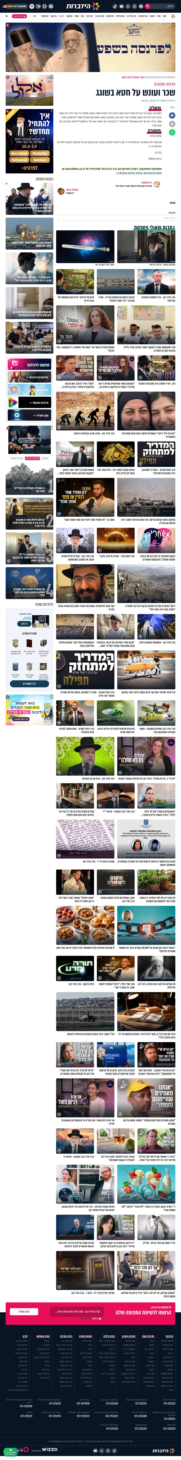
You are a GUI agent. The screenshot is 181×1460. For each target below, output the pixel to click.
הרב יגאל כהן (67, 1357)
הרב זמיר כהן (131, 16)
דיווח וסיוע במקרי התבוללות (79, 1412)
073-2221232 (55, 1404)
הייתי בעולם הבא (128, 1381)
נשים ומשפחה (43, 1336)
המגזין (151, 1345)
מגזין (158, 16)
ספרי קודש (88, 1381)
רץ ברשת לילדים (108, 1345)
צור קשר (54, 16)
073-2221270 (26, 1416)
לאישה (47, 1341)
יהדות (152, 1341)
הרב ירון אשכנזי (66, 1365)
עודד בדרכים (130, 1341)
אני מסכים (89, 1318)
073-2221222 (169, 1404)
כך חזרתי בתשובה (128, 1373)
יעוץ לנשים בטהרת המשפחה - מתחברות (163, 1413)
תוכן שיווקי (150, 1386)
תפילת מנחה (22, 1345)
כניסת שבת (168, 1365)
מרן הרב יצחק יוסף (65, 1349)
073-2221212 (141, 1404)
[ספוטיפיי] (32, 6)
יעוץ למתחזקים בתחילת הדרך (49, 1399)
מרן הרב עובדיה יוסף (64, 1345)
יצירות (112, 1377)
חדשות (152, 16)
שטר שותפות (142, 16)
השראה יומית (130, 1377)
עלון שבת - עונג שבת (109, 1399)
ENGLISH (45, 16)
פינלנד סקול (87, 1357)
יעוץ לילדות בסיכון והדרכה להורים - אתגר (19, 1401)
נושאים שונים (85, 1336)
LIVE (34, 16)
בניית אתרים (36, 1450)
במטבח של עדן (129, 1349)
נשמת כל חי (22, 1381)
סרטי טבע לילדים (108, 1373)
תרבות (151, 1369)
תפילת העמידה (21, 1353)
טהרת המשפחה (43, 1349)
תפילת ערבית (22, 1349)
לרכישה (24, 624)
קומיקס (112, 1365)
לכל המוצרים (29, 684)
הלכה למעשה (129, 1353)
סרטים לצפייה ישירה (107, 1353)
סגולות (89, 1361)
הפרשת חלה (44, 1377)
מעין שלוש (23, 1361)
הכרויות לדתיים (86, 1377)
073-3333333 (169, 1429)
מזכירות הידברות (169, 1399)
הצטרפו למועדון (18, 16)
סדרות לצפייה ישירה (107, 1357)
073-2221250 (141, 1429)
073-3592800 (83, 1404)
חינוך (90, 1365)
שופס (77, 16)
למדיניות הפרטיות (85, 1318)
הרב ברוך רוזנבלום (65, 1369)
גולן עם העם (130, 1361)
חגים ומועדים (149, 1381)
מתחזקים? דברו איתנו (17, 6)
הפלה (47, 1365)
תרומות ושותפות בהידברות (136, 1399)
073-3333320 (26, 1406)
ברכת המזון (23, 1357)
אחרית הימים (87, 1373)
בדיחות (112, 1349)
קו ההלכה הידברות (139, 1412)
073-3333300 (140, 1416)
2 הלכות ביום (168, 1357)
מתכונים (46, 1345)
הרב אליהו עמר (66, 1386)
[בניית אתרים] (49, 1450)
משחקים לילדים (108, 1361)
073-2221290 (55, 1416)
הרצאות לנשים (44, 1373)
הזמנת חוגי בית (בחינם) (51, 1412)
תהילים (24, 1369)
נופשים (170, 1369)
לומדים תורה (87, 1341)
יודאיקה (89, 1386)
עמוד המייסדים (167, 1381)
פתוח (133, 1357)
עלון (82, 16)
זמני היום (89, 16)
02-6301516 (169, 1419)
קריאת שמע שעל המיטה (17, 1390)
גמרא (90, 1349)
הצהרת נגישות (167, 1386)
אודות (171, 1390)
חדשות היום (149, 1349)
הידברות (169, 1336)
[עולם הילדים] (51, 6)
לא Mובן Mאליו (129, 1345)
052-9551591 (111, 1416)
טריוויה (112, 1369)
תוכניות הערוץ (128, 1336)
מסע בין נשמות (129, 1365)
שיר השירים (22, 1377)
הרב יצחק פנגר (66, 1353)
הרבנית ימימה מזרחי (42, 1357)
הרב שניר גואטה (65, 1361)
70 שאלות (110, 16)
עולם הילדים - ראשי (107, 1341)
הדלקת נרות (45, 1353)
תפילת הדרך (22, 1373)
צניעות (47, 1361)
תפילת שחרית (21, 1341)
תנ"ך (90, 1345)
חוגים (112, 1381)
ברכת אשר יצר (21, 1386)
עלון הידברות (168, 1349)
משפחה (151, 1361)
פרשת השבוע (148, 1377)
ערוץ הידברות (167, 1345)
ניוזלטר (170, 1353)
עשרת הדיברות (86, 1353)
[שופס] (44, 6)
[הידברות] (83, 6)
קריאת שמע (22, 1365)
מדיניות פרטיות (167, 1341)
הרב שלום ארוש (66, 1377)
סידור (24, 1336)
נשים (152, 1353)
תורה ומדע (150, 1365)
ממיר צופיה (171, 1425)
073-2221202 (112, 1429)
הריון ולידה (45, 1369)
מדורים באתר (148, 1336)
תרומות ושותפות (167, 1373)
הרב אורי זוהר (67, 1373)
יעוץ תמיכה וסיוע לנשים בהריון (106, 1412)
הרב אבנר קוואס (66, 1381)
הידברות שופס (167, 1377)
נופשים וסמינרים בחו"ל (109, 1425)
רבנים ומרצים (66, 1336)
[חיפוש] (147, 6)
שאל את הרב (99, 16)
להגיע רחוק (130, 1369)
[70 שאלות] (38, 6)
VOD (164, 16)
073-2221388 (112, 1404)
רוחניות (151, 1357)
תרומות (61, 16)
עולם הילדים (120, 16)
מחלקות (69, 16)
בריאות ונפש (87, 1369)
